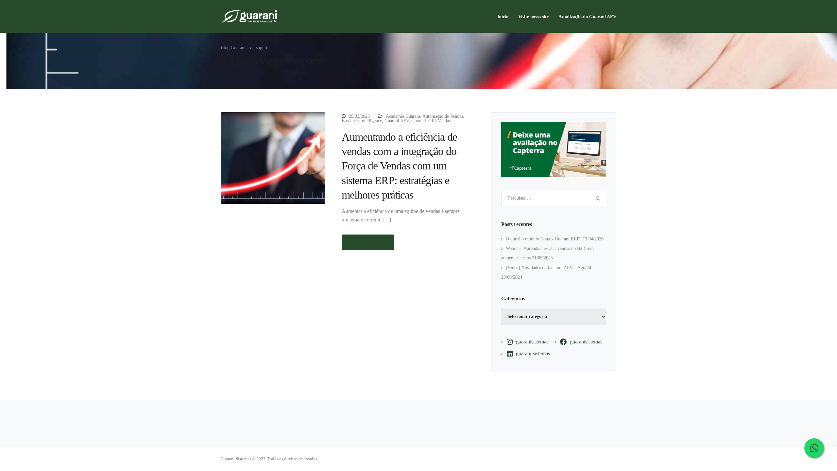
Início (502, 16)
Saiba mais (368, 242)
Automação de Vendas (442, 116)
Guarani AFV (396, 120)
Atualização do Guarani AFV (587, 16)
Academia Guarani (403, 116)
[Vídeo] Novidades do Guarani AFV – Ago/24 (548, 267)
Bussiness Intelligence (362, 120)
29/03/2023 (359, 116)
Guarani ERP (423, 120)
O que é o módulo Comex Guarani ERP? (543, 238)
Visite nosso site (533, 16)
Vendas (444, 120)
